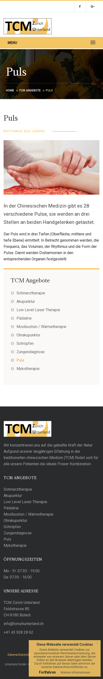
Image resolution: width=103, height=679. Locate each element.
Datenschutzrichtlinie (22, 654)
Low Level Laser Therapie (38, 310)
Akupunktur (26, 301)
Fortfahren (47, 672)
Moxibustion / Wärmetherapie (41, 326)
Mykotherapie (28, 368)
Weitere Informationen (75, 672)
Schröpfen (25, 343)
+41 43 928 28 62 (18, 632)
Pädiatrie (24, 318)
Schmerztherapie (31, 293)
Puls (20, 360)
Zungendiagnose (31, 352)
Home (10, 90)
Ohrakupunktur (28, 335)
